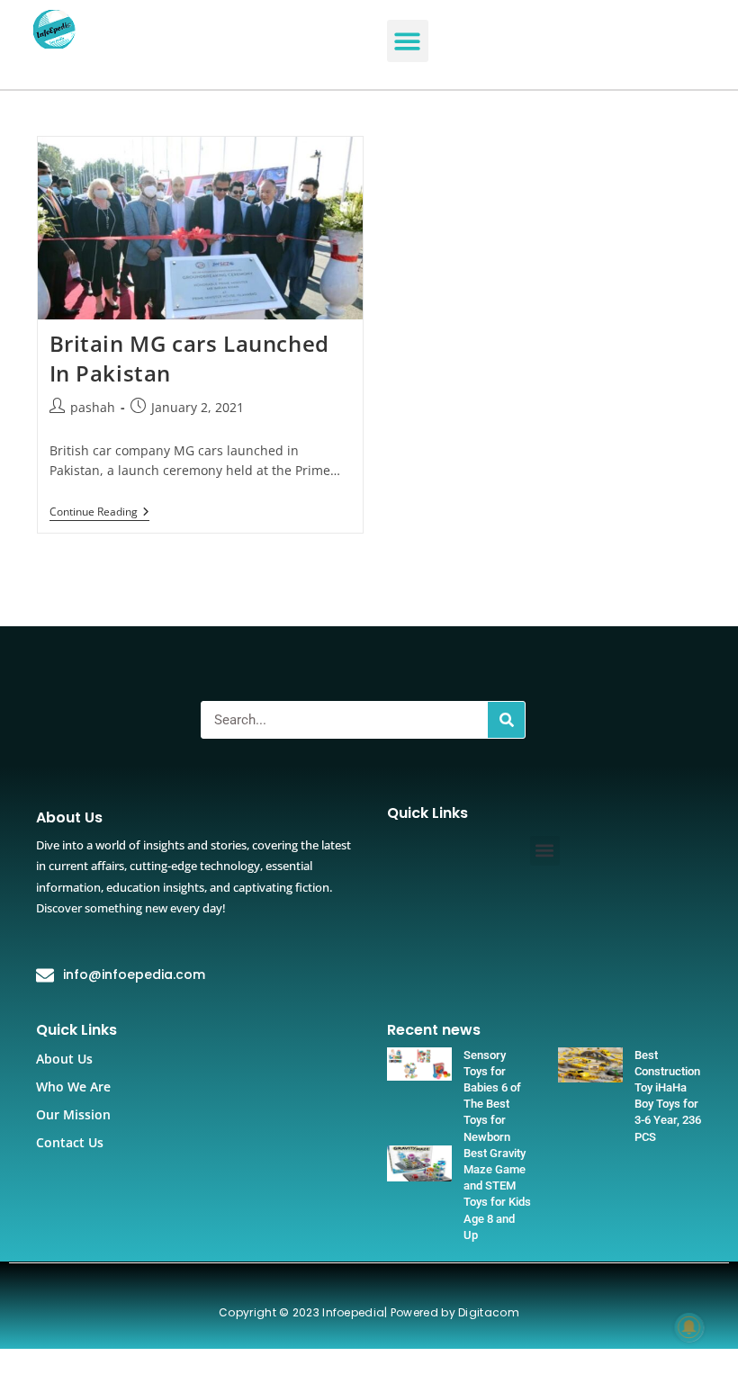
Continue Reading (99, 512)
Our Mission (73, 1114)
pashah (92, 407)
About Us (64, 1058)
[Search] (506, 720)
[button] (408, 41)
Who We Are (73, 1086)
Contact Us (70, 1142)
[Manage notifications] (689, 1327)
